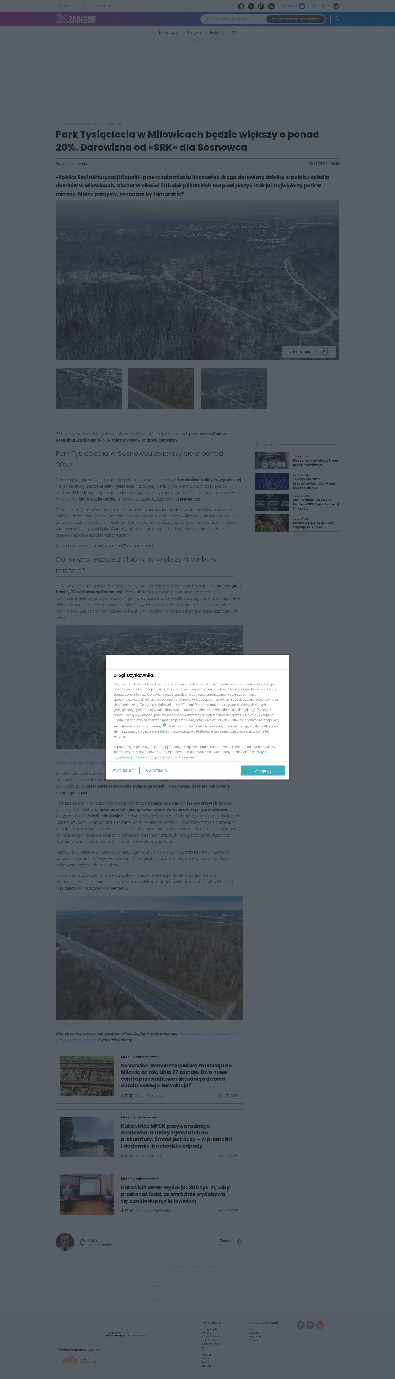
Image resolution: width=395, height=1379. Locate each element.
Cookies (140, 757)
